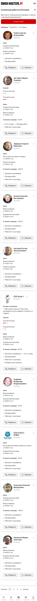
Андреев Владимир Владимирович (20, 381)
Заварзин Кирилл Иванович (21, 145)
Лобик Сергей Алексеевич (20, 34)
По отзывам (22, 27)
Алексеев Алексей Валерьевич (22, 486)
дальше (25, 589)
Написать (28, 68)
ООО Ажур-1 (19, 296)
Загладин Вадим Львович (21, 79)
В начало (4, 589)
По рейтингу (13, 27)
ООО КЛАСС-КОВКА (19, 434)
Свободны (4, 27)
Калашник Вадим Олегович (21, 538)
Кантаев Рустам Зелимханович (20, 249)
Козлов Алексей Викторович (21, 197)
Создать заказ (18, 21)
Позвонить (12, 68)
